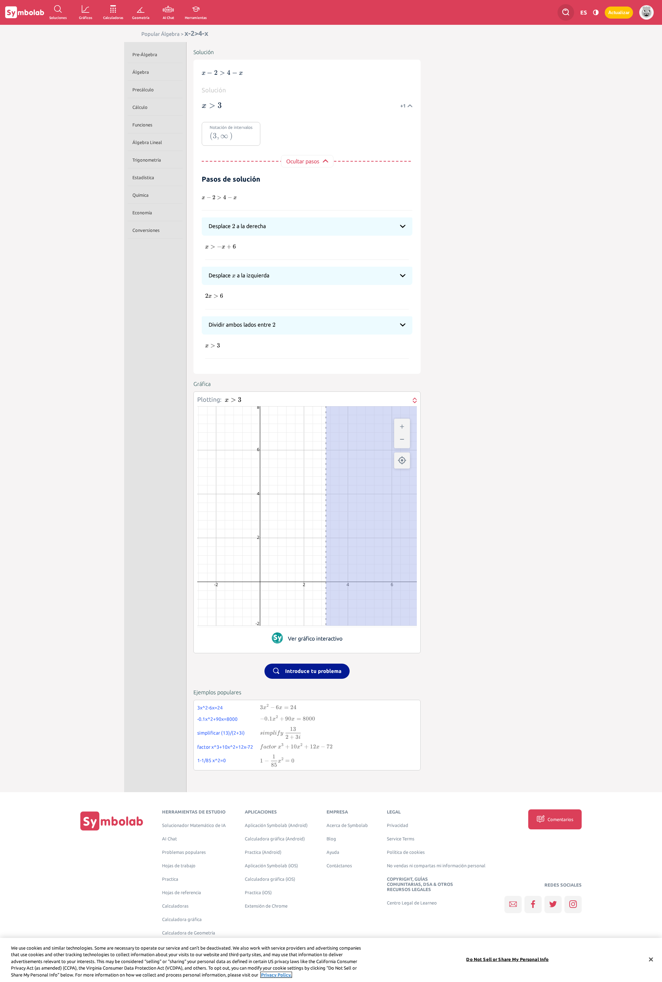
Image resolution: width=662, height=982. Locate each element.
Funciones (142, 124)
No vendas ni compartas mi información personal (436, 865)
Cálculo (140, 107)
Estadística (143, 177)
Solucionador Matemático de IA (194, 825)
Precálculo (143, 89)
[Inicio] (111, 821)
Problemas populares (184, 852)
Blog (331, 838)
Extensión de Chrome (266, 906)
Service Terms (400, 838)
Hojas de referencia (181, 892)
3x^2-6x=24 (210, 707)
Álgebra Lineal (147, 142)
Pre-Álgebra (144, 54)
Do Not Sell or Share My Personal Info (507, 959)
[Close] (651, 959)
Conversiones (146, 230)
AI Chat (169, 838)
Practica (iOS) (258, 892)
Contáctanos (339, 865)
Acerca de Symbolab (347, 825)
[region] (331, 960)
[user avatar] (646, 12)
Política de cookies (406, 852)
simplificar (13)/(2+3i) (221, 732)
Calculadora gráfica (182, 919)
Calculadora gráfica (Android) (275, 838)
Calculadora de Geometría (188, 932)
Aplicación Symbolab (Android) (276, 825)
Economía (142, 212)
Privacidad (397, 825)
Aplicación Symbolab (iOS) (271, 865)
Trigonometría (146, 159)
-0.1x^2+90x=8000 (217, 719)
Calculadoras (175, 906)
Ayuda (333, 852)
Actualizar (619, 12)
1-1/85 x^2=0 (211, 760)
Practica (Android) (263, 852)
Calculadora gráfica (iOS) (270, 879)
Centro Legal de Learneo (412, 903)
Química (140, 195)
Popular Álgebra (160, 34)
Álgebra (140, 72)
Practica (170, 879)
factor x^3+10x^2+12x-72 (225, 747)
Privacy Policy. (276, 974)
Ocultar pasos (302, 161)
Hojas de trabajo (178, 865)
